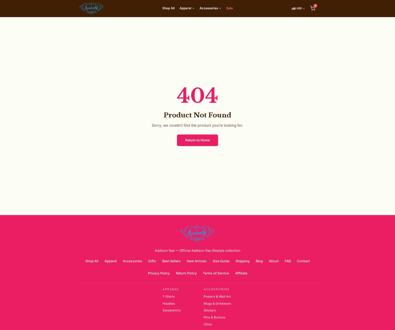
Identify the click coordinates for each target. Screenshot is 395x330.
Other (208, 324)
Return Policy (186, 273)
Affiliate (241, 273)
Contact (303, 261)
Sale (229, 8)
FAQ (288, 261)
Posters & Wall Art (217, 296)
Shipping (243, 261)
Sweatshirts (172, 310)
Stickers (210, 310)
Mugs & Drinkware (217, 303)
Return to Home (197, 140)
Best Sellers (171, 261)
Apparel (185, 8)
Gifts (152, 261)
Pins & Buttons (214, 317)
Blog (259, 261)
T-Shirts (169, 296)
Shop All (168, 8)
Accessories (209, 8)
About (274, 261)
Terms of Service (216, 273)
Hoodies (169, 303)
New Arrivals (197, 261)
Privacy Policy (159, 273)
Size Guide (221, 261)
